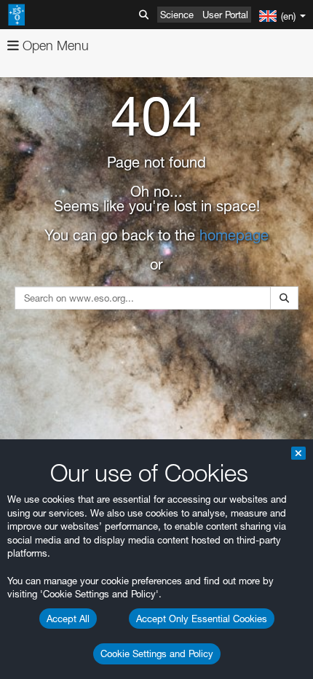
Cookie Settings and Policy (156, 653)
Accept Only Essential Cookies (201, 618)
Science (177, 14)
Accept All (68, 618)
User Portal (225, 14)
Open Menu (54, 45)
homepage (234, 235)
